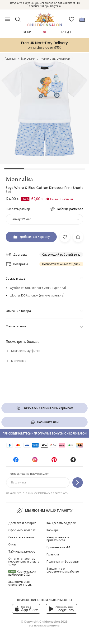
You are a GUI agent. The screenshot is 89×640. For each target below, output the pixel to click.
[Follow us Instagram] (34, 461)
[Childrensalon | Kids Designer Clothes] (44, 18)
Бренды (66, 32)
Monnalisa (19, 179)
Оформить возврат (21, 530)
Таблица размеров (21, 551)
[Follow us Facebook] (16, 461)
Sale (46, 32)
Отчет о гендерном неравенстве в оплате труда (23, 561)
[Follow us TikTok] (73, 461)
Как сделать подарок (61, 523)
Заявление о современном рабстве (63, 570)
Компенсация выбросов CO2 (22, 573)
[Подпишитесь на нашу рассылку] (77, 482)
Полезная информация (63, 561)
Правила (53, 554)
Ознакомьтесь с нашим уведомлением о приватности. (37, 493)
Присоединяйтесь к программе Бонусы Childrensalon (45, 433)
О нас (12, 544)
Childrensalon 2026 (53, 622)
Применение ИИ (58, 547)
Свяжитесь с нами (21, 537)
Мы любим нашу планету (48, 510)
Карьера (53, 530)
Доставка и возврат (22, 523)
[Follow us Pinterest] (54, 461)
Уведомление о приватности (58, 538)
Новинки (25, 32)
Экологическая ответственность (20, 583)
